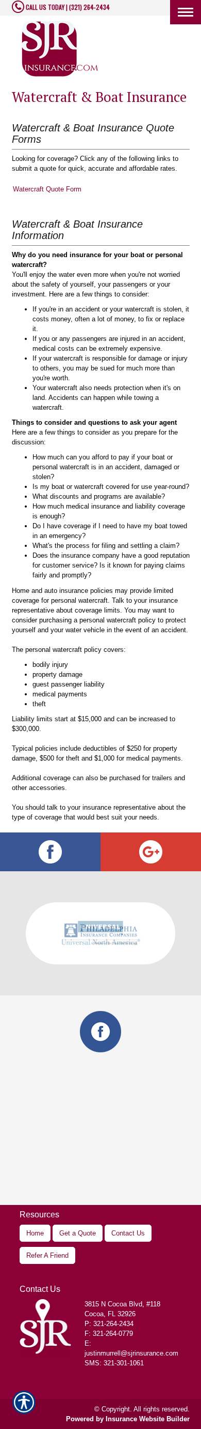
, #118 (122, 1304)
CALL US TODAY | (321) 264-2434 (67, 7)
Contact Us (128, 1233)
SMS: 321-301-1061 (114, 1363)
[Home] (60, 49)
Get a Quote (77, 1233)
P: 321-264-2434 (109, 1324)
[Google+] (150, 852)
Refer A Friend (47, 1255)
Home (35, 1233)
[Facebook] (50, 852)
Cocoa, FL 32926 (110, 1314)
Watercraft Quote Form (47, 189)
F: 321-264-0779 (109, 1333)
